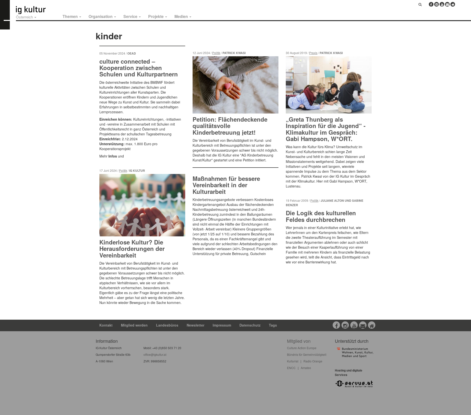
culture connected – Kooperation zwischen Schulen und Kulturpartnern (138, 67)
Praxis (313, 53)
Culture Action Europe (301, 348)
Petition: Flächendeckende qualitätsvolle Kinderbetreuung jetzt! (230, 125)
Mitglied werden (134, 325)
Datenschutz (250, 325)
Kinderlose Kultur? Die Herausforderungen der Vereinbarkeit (132, 248)
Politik (123, 170)
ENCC (291, 368)
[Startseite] (36, 10)
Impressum (222, 325)
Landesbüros (167, 325)
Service (130, 16)
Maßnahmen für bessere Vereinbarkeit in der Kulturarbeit (226, 185)
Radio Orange (312, 361)
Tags (273, 325)
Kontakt (106, 325)
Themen (71, 16)
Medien (181, 16)
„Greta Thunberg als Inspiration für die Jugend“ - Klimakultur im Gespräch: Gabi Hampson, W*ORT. (326, 129)
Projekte (156, 16)
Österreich (25, 16)
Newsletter (195, 325)
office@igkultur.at (155, 354)
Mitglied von (299, 341)
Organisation (101, 16)
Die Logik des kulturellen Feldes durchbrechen (321, 216)
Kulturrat (292, 361)
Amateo (306, 368)
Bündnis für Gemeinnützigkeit (306, 354)
